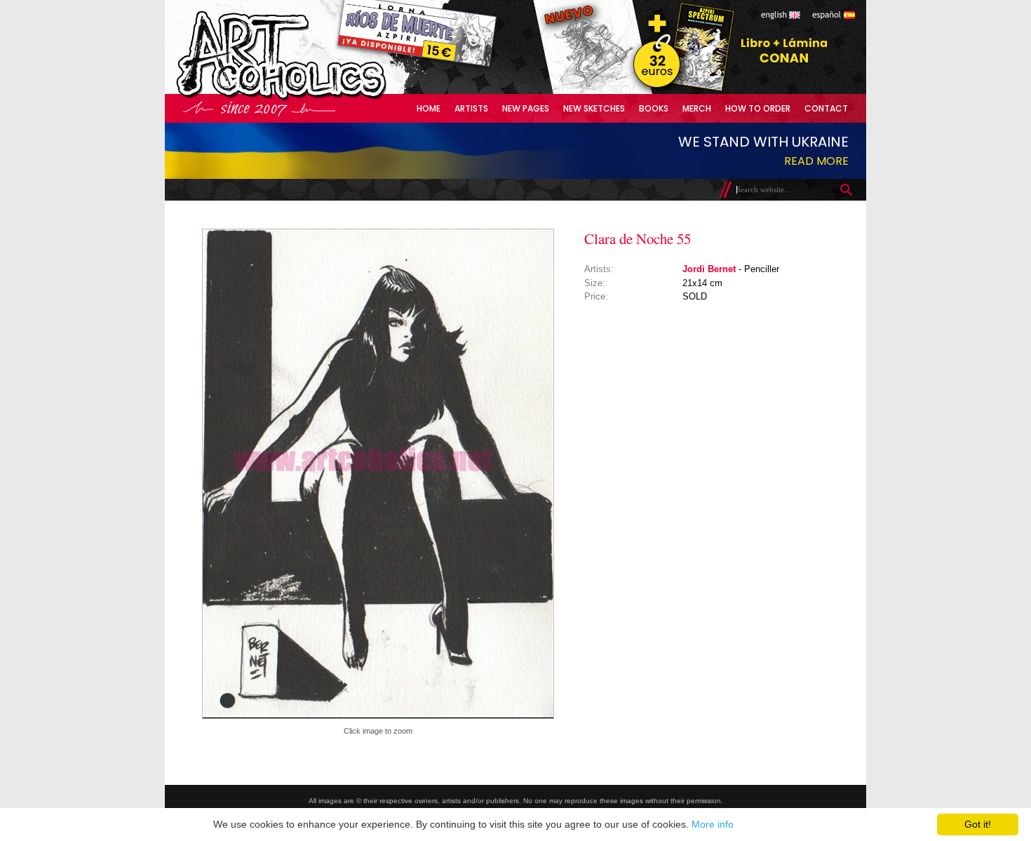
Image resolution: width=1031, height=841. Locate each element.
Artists (471, 108)
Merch (696, 108)
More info (713, 824)
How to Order (757, 108)
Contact (826, 108)
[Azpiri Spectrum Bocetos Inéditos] (680, 91)
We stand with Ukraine (763, 142)
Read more (816, 161)
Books (653, 108)
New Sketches (594, 108)
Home (428, 108)
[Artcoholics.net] (308, 98)
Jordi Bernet (709, 269)
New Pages (525, 108)
